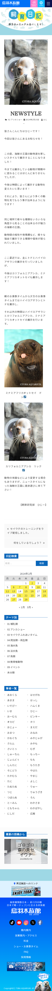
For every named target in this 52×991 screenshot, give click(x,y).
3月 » (30, 607)
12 (7, 591)
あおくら (12, 695)
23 (32, 595)
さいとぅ (12, 749)
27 (13, 599)
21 (19, 595)
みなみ (34, 732)
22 (26, 595)
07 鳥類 (11, 656)
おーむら (12, 716)
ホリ (32, 722)
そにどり (12, 770)
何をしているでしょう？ (28, 542)
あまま (11, 700)
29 (26, 599)
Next (46, 851)
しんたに (12, 765)
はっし (34, 700)
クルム (10, 743)
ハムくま (35, 705)
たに (9, 781)
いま (9, 711)
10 (38, 587)
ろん (32, 797)
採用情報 (26, 957)
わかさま (35, 803)
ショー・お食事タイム (26, 946)
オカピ (11, 722)
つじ (9, 792)
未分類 (11, 672)
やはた (34, 770)
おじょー (12, 727)
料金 (26, 941)
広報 (32, 813)
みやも (34, 743)
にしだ (11, 813)
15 (26, 591)
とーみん (12, 803)
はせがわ (35, 695)
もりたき (35, 765)
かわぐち (12, 738)
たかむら (12, 776)
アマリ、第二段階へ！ (26, 850)
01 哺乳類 (12, 624)
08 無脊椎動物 (15, 661)
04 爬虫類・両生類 (17, 640)
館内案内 (26, 930)
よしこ (34, 781)
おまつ (11, 732)
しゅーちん (13, 754)
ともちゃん (13, 808)
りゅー (34, 786)
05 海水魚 (12, 645)
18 (44, 591)
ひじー (34, 711)
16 (32, 591)
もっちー (35, 754)
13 (13, 591)
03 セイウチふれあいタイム (22, 634)
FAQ (26, 951)
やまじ (34, 776)
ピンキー (35, 716)
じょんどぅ (13, 759)
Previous (2, 851)
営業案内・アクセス (26, 935)
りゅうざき (36, 792)
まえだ (34, 727)
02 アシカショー (15, 119)
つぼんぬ (12, 797)
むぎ (32, 749)
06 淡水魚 (12, 651)
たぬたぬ (12, 786)
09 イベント (13, 667)
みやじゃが (36, 738)
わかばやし (36, 808)
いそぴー (12, 705)
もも (32, 759)
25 (44, 595)
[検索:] (26, 563)
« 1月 (22, 607)
